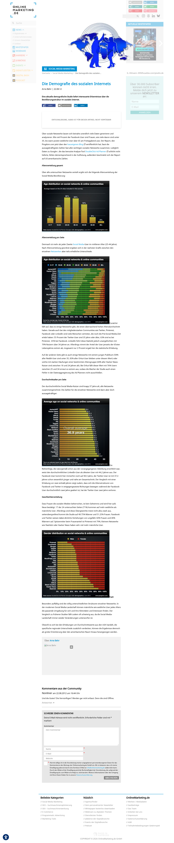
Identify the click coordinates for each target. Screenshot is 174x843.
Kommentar (49, 726)
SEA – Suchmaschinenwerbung (55, 809)
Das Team (132, 809)
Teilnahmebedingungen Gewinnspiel (144, 826)
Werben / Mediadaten (137, 802)
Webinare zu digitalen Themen (98, 812)
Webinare (21, 51)
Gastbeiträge (133, 805)
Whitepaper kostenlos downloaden (100, 809)
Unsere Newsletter (22, 40)
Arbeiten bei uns (135, 812)
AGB (130, 822)
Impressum (133, 815)
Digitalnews (19, 33)
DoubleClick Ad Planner (95, 151)
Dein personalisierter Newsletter (99, 805)
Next (160, 43)
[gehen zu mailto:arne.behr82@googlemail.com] (71, 647)
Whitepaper (22, 47)
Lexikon (17, 44)
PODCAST (20, 80)
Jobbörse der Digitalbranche (97, 819)
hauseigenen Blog (75, 144)
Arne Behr (54, 640)
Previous (130, 43)
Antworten (47, 702)
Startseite (46, 73)
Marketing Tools (49, 819)
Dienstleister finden (93, 815)
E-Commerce (47, 812)
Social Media (78, 244)
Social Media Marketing (63, 73)
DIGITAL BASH (22, 75)
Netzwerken (56, 251)
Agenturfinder (91, 802)
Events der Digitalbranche (96, 822)
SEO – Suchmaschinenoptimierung (57, 805)
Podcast (88, 826)
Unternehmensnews (23, 37)
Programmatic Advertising (53, 815)
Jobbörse (21, 60)
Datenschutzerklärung (84, 775)
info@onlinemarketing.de (96, 768)
